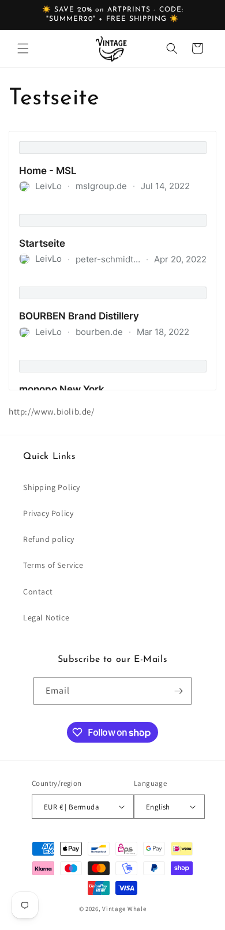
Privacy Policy (48, 513)
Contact (37, 591)
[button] (23, 48)
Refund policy (48, 539)
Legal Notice (46, 617)
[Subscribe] (178, 691)
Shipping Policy (51, 487)
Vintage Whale (124, 909)
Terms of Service (53, 565)
